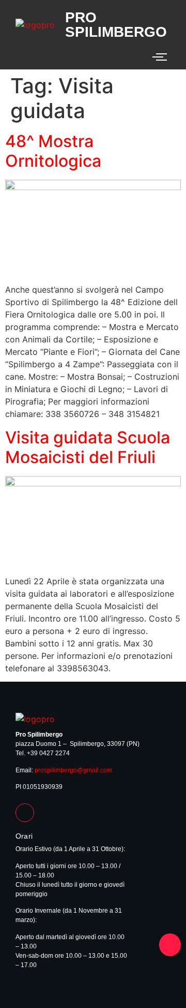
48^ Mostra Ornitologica (53, 151)
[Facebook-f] (25, 812)
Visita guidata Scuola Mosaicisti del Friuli (87, 447)
